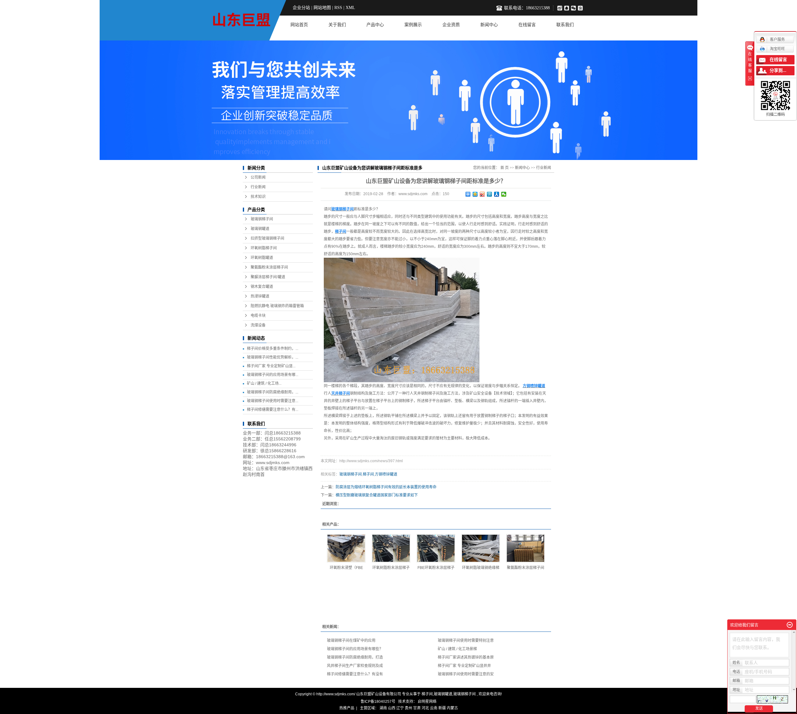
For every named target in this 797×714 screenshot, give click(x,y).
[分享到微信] (574, 8)
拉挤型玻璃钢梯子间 (267, 238)
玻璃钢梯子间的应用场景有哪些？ (355, 649)
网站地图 (322, 7)
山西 (391, 708)
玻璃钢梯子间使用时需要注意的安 (466, 674)
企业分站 (301, 7)
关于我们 (337, 24)
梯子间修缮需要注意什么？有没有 (355, 674)
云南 (433, 708)
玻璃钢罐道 (260, 229)
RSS (338, 7)
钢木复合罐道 (262, 286)
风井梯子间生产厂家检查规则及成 (355, 666)
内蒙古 (452, 708)
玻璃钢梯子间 (262, 219)
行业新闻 (258, 187)
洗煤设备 (258, 325)
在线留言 (527, 24)
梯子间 (368, 474)
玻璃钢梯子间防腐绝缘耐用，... (272, 392)
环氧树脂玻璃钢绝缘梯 (480, 568)
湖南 (383, 708)
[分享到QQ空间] (475, 194)
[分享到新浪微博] (559, 8)
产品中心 (375, 24)
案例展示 (413, 24)
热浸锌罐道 (260, 296)
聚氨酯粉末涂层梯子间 (269, 267)
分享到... (778, 70)
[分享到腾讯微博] (581, 8)
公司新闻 (258, 177)
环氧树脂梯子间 (264, 248)
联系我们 (565, 24)
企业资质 (451, 24)
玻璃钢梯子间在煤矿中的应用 (351, 640)
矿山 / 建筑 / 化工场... (264, 383)
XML (350, 7)
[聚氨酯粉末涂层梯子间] (525, 548)
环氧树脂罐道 (262, 258)
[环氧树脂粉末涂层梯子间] (391, 548)
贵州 (408, 708)
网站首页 (299, 24)
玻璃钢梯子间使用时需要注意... (272, 401)
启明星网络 (426, 701)
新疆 (442, 708)
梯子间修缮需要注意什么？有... (272, 409)
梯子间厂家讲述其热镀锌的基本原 (466, 657)
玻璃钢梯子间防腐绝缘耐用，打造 (355, 657)
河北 (425, 708)
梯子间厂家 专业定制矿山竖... (271, 366)
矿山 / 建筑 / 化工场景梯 (457, 649)
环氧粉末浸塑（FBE (346, 568)
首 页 (504, 168)
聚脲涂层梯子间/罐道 (268, 277)
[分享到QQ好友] (567, 8)
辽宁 (400, 708)
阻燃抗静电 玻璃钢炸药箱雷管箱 (277, 306)
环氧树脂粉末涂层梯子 (391, 568)
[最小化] (790, 625)
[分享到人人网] (496, 194)
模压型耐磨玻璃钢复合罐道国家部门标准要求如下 (377, 495)
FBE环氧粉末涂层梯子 (436, 568)
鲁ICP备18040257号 (378, 701)
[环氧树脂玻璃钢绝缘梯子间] (480, 548)
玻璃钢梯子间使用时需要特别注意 (466, 640)
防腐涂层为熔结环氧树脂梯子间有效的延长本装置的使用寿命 (386, 487)
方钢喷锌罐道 (386, 474)
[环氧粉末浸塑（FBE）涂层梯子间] (346, 548)
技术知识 (258, 197)
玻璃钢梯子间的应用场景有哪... (272, 375)
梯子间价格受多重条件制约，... (272, 348)
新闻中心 (489, 24)
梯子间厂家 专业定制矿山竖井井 (464, 666)
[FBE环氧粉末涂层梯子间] (436, 548)
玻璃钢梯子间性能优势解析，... (272, 357)
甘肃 (417, 708)
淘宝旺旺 (777, 49)
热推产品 (346, 708)
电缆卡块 (258, 315)
